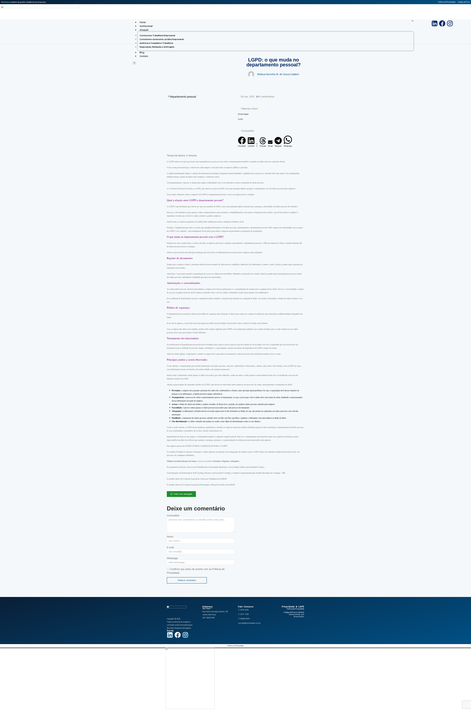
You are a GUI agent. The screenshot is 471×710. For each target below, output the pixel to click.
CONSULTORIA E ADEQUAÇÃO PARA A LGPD (206, 446)
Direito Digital (243, 114)
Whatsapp (172, 558)
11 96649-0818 (244, 619)
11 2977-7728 (243, 614)
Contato (144, 56)
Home (143, 22)
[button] (242, 141)
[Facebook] (442, 23)
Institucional (146, 26)
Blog (142, 52)
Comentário (173, 515)
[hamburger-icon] (412, 20)
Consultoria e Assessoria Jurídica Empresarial (162, 39)
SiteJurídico (299, 617)
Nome (170, 536)
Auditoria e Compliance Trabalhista (156, 43)
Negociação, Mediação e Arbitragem (157, 47)
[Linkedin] (434, 23)
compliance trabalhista (185, 455)
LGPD (240, 119)
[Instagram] (450, 23)
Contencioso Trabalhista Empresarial (157, 35)
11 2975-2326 (243, 610)
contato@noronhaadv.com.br (249, 623)
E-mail (170, 547)
